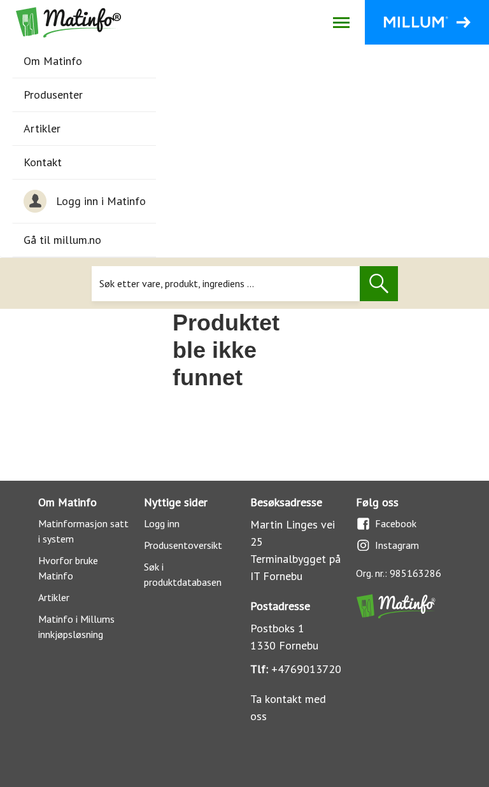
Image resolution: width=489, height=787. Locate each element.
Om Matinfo (53, 60)
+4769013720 (306, 669)
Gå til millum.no (62, 239)
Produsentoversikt (183, 545)
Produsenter (53, 94)
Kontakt (43, 162)
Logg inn (162, 523)
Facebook (395, 523)
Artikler (42, 128)
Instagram (397, 545)
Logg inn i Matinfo (101, 201)
